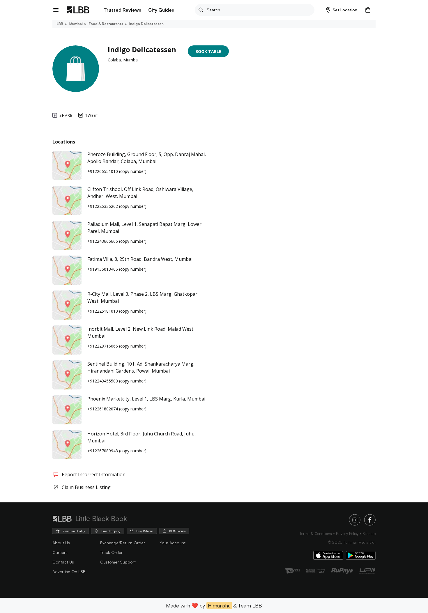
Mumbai (76, 24)
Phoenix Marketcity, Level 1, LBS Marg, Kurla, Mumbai (146, 399)
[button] (342, 10)
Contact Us (63, 561)
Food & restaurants (106, 24)
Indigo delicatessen (146, 24)
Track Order (111, 552)
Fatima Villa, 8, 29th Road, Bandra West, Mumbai (139, 259)
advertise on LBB (69, 571)
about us (61, 542)
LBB (60, 24)
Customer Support (118, 561)
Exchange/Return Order (122, 542)
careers (60, 552)
